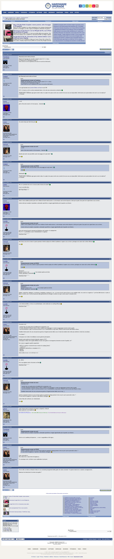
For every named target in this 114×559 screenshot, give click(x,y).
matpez (5, 76)
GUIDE (71, 12)
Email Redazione (63, 556)
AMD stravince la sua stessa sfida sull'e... (73, 502)
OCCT (91, 499)
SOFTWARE (39, 12)
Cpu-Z (91, 506)
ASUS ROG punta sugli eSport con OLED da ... (74, 507)
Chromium (92, 497)
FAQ (29, 21)
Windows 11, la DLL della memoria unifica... (73, 509)
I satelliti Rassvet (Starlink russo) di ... (72, 501)
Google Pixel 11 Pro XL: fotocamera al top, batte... (19, 504)
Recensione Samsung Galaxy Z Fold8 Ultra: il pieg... (20, 511)
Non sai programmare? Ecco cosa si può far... (18, 507)
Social (71, 556)
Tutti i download (92, 516)
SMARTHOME (59, 12)
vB (7, 527)
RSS (69, 556)
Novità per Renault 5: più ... (70, 503)
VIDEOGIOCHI (24, 12)
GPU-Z (91, 498)
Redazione (56, 556)
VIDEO (79, 549)
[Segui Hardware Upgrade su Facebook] (80, 6)
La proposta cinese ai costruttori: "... (72, 511)
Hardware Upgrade (92, 539)
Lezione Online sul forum (36, 87)
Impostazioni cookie (78, 556)
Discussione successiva (62, 493)
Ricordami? (108, 17)
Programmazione (24, 17)
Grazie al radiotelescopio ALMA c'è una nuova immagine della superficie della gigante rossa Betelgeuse (67, 36)
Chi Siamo (33, 556)
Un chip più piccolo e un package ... (72, 508)
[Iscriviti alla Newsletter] (87, 6)
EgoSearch (100, 21)
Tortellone (6, 57)
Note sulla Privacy (106, 539)
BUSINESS (65, 549)
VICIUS (5, 144)
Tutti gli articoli (6, 43)
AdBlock (51, 556)
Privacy (41, 556)
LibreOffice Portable (94, 501)
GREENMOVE (52, 12)
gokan (5, 409)
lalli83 (5, 185)
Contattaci (85, 539)
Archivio (99, 539)
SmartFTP (92, 508)
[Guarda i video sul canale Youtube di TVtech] (93, 6)
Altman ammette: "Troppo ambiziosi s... (73, 504)
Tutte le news (56, 43)
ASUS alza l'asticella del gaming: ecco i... (73, 499)
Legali (38, 556)
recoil (5, 101)
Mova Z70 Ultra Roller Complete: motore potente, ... (19, 496)
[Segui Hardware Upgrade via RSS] (90, 6)
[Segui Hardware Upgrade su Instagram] (97, 6)
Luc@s (5, 221)
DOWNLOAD (58, 549)
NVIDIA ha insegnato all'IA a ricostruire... (73, 497)
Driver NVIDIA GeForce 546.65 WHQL (98, 507)
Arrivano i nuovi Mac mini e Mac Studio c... (73, 510)
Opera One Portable (94, 502)
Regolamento (48, 21)
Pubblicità (46, 556)
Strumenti (107, 52)
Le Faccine (5, 528)
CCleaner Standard (94, 505)
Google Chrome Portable (95, 510)
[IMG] (8, 529)
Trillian (91, 509)
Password (94, 19)
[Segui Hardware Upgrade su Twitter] (83, 6)
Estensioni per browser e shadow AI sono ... (74, 506)
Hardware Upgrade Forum (10, 17)
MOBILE (17, 12)
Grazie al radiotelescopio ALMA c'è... (72, 505)
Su (111, 539)
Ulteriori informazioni (83, 553)
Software (18, 17)
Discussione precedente (52, 493)
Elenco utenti (75, 21)
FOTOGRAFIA (32, 12)
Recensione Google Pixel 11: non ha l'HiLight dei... (19, 500)
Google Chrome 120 (94, 511)
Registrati (13, 21)
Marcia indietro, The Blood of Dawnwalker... (73, 513)
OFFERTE (77, 12)
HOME (4, 12)
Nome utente (94, 17)
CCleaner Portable (93, 504)
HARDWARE (11, 12)
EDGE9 (45, 12)
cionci (5, 122)
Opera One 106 (93, 503)
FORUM (66, 12)
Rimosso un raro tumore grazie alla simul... (73, 498)
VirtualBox (92, 513)
